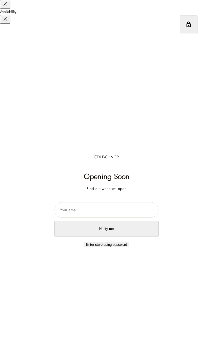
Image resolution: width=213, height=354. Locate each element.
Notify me (106, 229)
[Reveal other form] (188, 25)
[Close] (5, 4)
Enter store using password (106, 245)
